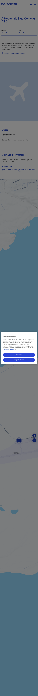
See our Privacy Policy (10, 349)
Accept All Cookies (18, 360)
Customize (19, 354)
